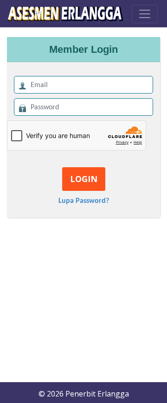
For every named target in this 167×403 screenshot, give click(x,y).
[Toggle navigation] (145, 14)
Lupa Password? (83, 201)
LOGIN (83, 178)
